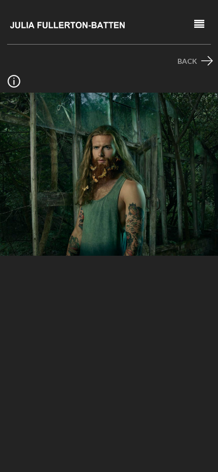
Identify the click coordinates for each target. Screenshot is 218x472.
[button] (199, 24)
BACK (188, 61)
